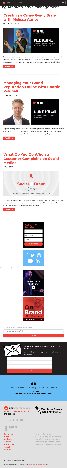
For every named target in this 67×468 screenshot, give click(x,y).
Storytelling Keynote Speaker (48, 442)
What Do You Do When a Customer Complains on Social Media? (31, 158)
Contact (8, 450)
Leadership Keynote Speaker (48, 444)
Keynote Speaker (43, 434)
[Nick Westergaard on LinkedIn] (6, 420)
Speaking (8, 434)
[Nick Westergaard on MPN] (12, 426)
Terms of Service (41, 464)
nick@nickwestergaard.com (17, 411)
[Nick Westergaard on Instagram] (10, 420)
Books (7, 436)
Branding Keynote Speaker (47, 439)
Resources (9, 444)
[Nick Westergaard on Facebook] (13, 420)
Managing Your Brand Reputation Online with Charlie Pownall (31, 87)
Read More (9, 66)
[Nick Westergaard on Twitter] (17, 420)
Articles (7, 442)
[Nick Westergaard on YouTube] (21, 420)
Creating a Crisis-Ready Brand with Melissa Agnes (30, 17)
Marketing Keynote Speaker (48, 436)
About (7, 447)
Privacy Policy (32, 464)
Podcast (8, 439)
